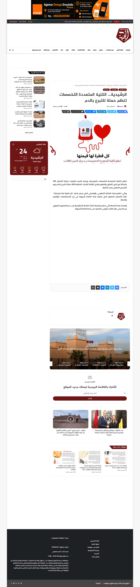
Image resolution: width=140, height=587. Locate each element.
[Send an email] (118, 106)
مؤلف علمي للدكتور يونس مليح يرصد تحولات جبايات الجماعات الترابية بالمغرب (24, 104)
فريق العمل (13, 21)
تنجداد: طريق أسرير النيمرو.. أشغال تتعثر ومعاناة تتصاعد (23, 113)
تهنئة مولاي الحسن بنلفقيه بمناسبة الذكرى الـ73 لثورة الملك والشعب (66, 468)
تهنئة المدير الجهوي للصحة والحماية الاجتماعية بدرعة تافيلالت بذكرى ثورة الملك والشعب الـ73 (90, 468)
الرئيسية (128, 50)
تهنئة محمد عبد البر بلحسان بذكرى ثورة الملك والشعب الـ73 (116, 467)
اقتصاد (73, 50)
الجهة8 (121, 106)
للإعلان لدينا (22, 21)
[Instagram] (11, 583)
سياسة (94, 50)
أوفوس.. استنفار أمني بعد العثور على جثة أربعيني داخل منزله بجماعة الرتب (90, 349)
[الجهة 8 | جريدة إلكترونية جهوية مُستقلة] (123, 35)
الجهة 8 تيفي (120, 50)
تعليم (67, 50)
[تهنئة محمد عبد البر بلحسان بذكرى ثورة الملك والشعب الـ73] (115, 457)
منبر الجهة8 (47, 50)
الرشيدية (114, 90)
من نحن (30, 21)
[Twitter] (112, 288)
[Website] (112, 315)
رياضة (89, 50)
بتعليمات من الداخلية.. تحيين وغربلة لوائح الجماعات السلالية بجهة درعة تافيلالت (23, 79)
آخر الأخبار (116, 85)
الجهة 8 (98, 583)
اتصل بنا (96, 553)
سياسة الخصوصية (93, 550)
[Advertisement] (49, 30)
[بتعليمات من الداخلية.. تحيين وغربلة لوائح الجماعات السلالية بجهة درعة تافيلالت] (39, 80)
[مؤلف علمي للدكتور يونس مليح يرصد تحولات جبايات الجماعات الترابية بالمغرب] (39, 104)
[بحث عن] (10, 50)
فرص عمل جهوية (36, 50)
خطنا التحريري (94, 541)
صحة (62, 50)
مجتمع (101, 50)
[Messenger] (103, 288)
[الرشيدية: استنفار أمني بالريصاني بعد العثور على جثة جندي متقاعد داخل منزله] (39, 123)
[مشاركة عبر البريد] (98, 288)
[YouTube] (14, 583)
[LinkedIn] (107, 288)
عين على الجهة (110, 50)
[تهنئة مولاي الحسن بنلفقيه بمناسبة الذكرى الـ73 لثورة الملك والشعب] (64, 457)
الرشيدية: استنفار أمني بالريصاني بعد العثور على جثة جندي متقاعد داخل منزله (22, 123)
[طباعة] (93, 288)
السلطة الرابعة (81, 50)
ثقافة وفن (55, 50)
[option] (90, 348)
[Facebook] (117, 288)
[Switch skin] (13, 50)
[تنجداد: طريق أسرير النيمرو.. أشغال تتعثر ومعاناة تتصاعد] (39, 114)
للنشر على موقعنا (93, 547)
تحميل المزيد (29, 132)
